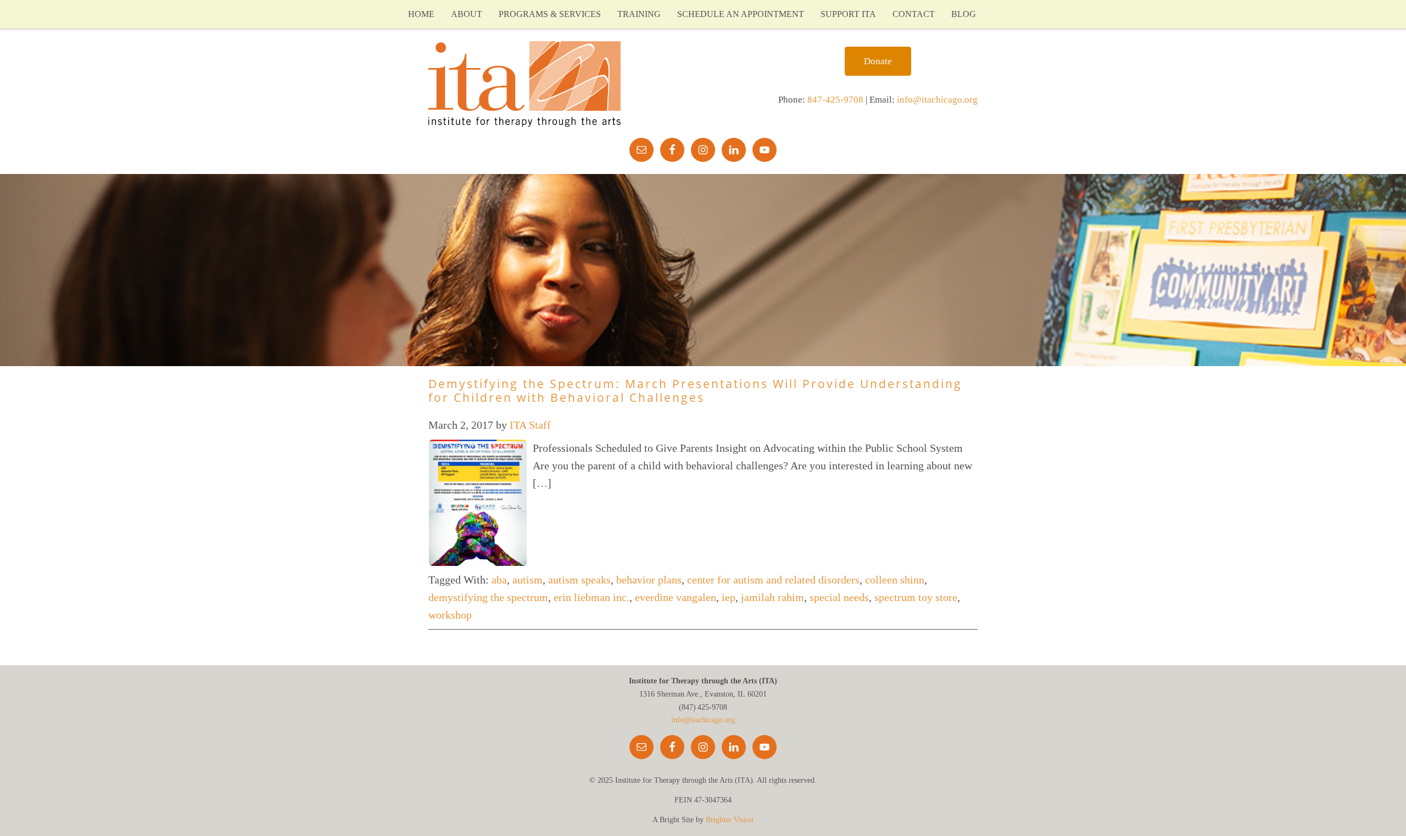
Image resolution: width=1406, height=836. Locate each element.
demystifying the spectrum (488, 597)
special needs (839, 597)
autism (527, 580)
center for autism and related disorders (773, 580)
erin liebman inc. (591, 597)
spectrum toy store (915, 597)
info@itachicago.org (937, 99)
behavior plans (649, 580)
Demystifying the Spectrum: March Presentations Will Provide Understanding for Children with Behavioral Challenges (695, 390)
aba (499, 580)
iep (728, 597)
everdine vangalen (675, 597)
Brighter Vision (730, 820)
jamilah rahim (772, 597)
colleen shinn (894, 580)
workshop (450, 615)
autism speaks (579, 580)
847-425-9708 (835, 99)
